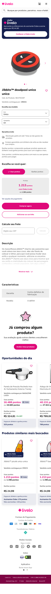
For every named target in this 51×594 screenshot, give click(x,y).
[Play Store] (27, 570)
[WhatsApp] (23, 547)
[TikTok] (17, 547)
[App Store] (24, 570)
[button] (39, 4)
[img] (28, 557)
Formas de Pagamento (25, 517)
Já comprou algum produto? (26, 330)
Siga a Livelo (25, 543)
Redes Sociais (25, 540)
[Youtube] (34, 547)
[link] (7, 4)
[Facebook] (40, 547)
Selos (25, 553)
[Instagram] (11, 547)
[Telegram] (28, 547)
